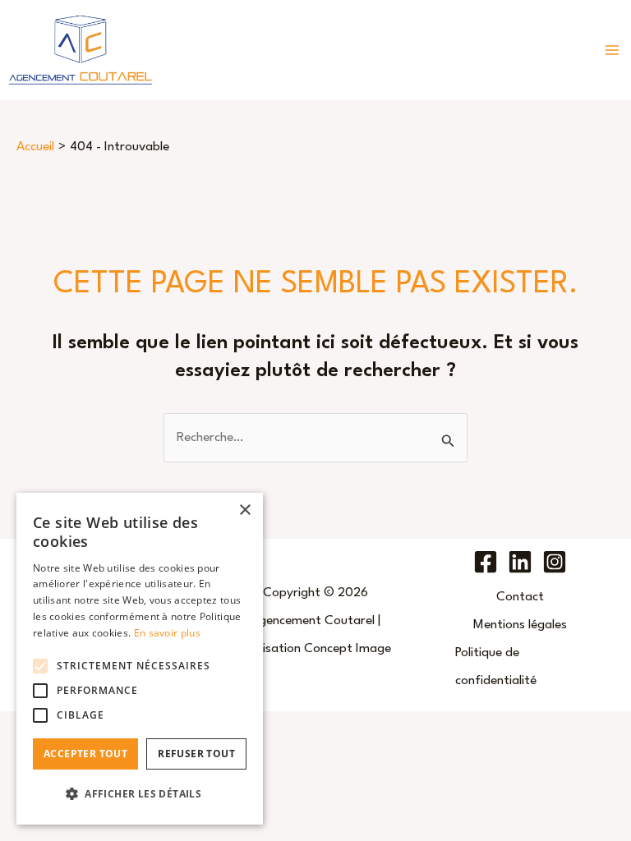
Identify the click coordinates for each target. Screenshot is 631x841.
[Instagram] (554, 561)
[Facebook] (485, 561)
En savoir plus (167, 633)
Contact (520, 597)
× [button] (244, 510)
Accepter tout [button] (85, 754)
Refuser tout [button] (196, 754)
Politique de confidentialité (496, 666)
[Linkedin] (520, 561)
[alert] (139, 659)
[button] (139, 794)
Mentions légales (520, 625)
